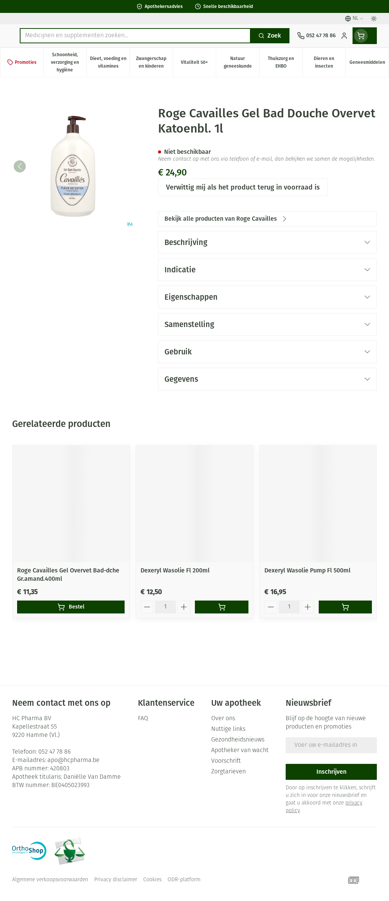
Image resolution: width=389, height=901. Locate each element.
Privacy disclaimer (115, 880)
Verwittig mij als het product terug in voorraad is (243, 187)
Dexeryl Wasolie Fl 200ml (175, 570)
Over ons (223, 719)
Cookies (152, 880)
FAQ (143, 719)
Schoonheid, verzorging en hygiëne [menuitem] (68, 62)
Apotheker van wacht (240, 751)
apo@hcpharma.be (73, 760)
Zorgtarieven (228, 772)
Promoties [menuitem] (25, 62)
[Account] (344, 36)
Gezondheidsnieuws (237, 740)
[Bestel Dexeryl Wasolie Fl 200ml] (221, 607)
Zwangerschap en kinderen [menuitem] (154, 62)
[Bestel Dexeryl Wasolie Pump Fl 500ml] (345, 607)
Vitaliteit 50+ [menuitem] (198, 64)
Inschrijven (331, 771)
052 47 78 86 (54, 752)
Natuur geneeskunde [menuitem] (241, 62)
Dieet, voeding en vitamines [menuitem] (110, 62)
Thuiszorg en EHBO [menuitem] (285, 62)
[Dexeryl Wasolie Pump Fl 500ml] (318, 504)
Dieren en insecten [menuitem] (329, 62)
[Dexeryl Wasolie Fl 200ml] (194, 504)
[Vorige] (20, 166)
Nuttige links (228, 729)
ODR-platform (184, 880)
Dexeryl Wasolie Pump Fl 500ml (307, 570)
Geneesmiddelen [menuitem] (369, 64)
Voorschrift (226, 761)
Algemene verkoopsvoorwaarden (50, 880)
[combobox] (135, 35)
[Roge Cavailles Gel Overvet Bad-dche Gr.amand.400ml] (71, 504)
